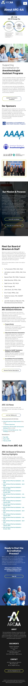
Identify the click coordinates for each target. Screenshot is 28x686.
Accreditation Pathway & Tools (12, 569)
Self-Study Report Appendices (14, 654)
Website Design (9, 682)
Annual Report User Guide (14, 651)
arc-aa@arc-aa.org (14, 665)
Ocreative (20, 682)
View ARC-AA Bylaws (14, 219)
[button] (14, 268)
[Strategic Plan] (14, 16)
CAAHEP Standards (14, 646)
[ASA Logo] (14, 142)
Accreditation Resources (14, 571)
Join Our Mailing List (11, 415)
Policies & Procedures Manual (13, 568)
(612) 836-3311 (14, 663)
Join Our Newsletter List (14, 670)
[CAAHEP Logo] (14, 120)
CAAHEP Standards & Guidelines (11, 98)
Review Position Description (11, 370)
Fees (14, 649)
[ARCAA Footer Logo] (14, 611)
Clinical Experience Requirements (12, 421)
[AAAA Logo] (14, 128)
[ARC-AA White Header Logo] (7, 1)
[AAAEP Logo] (14, 153)
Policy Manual (14, 648)
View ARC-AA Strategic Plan (14, 225)
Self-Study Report (14, 652)
